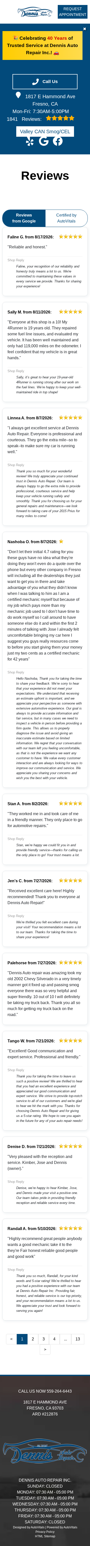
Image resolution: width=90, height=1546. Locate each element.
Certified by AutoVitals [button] (66, 218)
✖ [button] (84, 29)
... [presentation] (65, 1339)
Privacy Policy (45, 1532)
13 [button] (78, 1339)
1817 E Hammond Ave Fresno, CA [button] (50, 100)
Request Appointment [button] (72, 12)
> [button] (45, 1349)
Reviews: (25, 119)
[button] (30, 141)
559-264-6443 (59, 1391)
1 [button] (22, 1339)
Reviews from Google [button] (24, 218)
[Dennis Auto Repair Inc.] (35, 11)
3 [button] (43, 1339)
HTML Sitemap (45, 1536)
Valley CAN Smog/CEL (45, 131)
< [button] (11, 1339)
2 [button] (33, 1339)
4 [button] (54, 1339)
